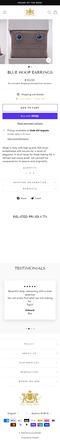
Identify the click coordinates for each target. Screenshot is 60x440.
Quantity (30, 168)
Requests (30, 188)
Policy (29, 344)
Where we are (29, 381)
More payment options (30, 123)
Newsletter (29, 372)
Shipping (25, 83)
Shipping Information (30, 182)
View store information (18, 139)
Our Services (29, 362)
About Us (29, 353)
